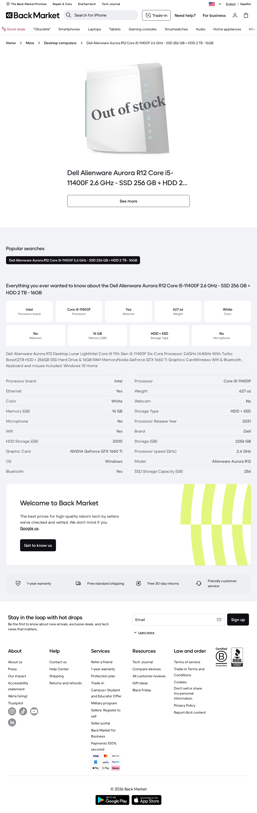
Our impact (17, 676)
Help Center (59, 669)
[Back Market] (32, 15)
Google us (29, 528)
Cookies (180, 682)
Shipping (56, 676)
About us (15, 662)
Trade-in (97, 683)
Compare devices (147, 669)
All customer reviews (149, 676)
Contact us (58, 662)
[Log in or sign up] (235, 15)
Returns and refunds (65, 683)
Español (245, 4)
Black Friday (142, 690)
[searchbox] (105, 15)
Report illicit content (190, 712)
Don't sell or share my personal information (188, 693)
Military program (104, 703)
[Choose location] (216, 4)
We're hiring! (17, 696)
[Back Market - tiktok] (23, 711)
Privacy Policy (184, 705)
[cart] (246, 15)
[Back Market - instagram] (12, 711)
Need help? (185, 15)
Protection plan (103, 676)
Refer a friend (101, 662)
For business (214, 15)
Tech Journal (143, 662)
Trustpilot (15, 703)
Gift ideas (140, 683)
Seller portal (100, 723)
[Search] (69, 15)
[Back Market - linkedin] (12, 722)
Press (12, 669)
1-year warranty (103, 669)
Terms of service (187, 662)
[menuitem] (69, 29)
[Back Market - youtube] (34, 711)
